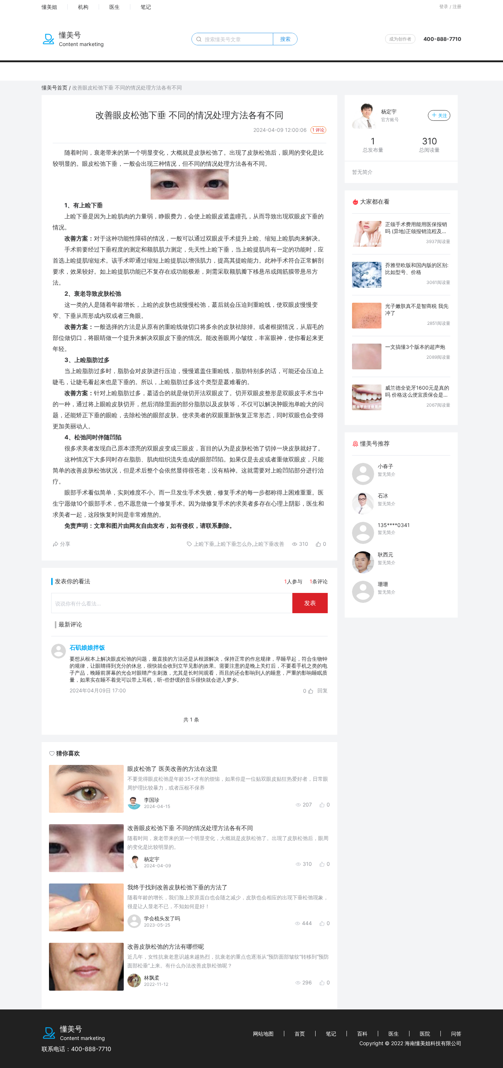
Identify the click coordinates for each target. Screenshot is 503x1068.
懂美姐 (49, 7)
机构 (83, 7)
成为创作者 (400, 39)
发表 (310, 603)
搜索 (285, 39)
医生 (114, 7)
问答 (456, 1033)
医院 (425, 1033)
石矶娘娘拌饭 (87, 647)
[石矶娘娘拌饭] (58, 669)
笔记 (146, 7)
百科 (362, 1033)
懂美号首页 (54, 87)
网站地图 (263, 1033)
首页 (300, 1033)
